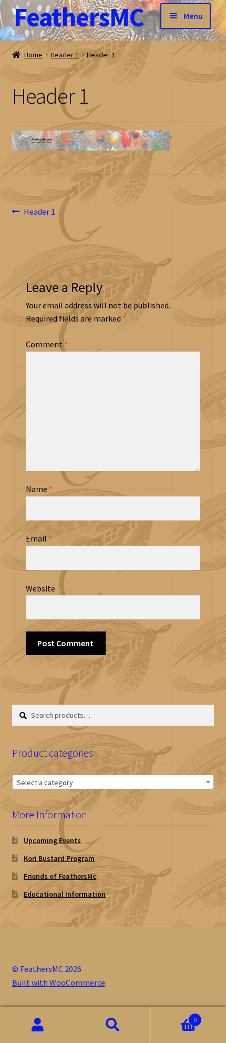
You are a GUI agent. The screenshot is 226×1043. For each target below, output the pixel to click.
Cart (174, 1016)
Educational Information (65, 894)
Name (39, 489)
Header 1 (64, 54)
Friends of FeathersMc (60, 876)
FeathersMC (79, 17)
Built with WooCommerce (58, 982)
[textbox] (113, 782)
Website (40, 588)
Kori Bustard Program (59, 858)
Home (33, 54)
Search (112, 1025)
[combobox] (113, 782)
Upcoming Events (52, 840)
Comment (47, 344)
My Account (37, 1025)
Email (39, 538)
